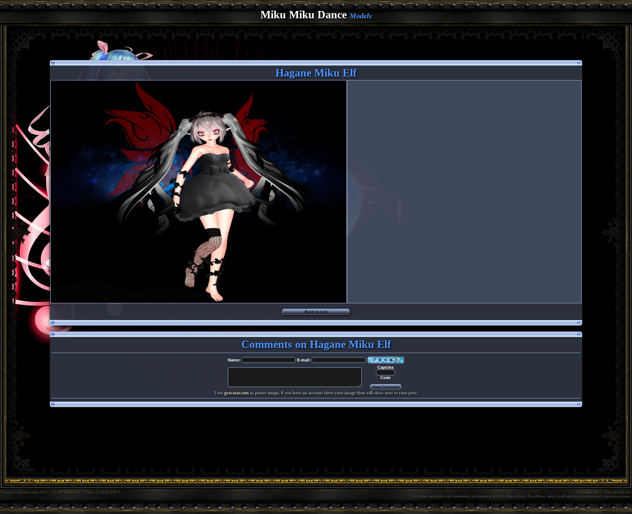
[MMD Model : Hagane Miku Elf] (199, 301)
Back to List (316, 311)
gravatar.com (236, 392)
